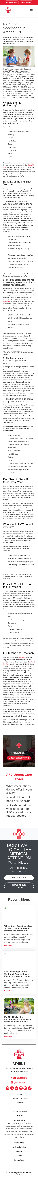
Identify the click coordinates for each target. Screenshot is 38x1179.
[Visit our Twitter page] (12, 1088)
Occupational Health (20, 1098)
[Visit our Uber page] (25, 1088)
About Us (20, 1115)
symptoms (7, 301)
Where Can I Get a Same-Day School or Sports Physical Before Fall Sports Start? (18, 928)
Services (20, 1094)
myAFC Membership (20, 1111)
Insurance (20, 1107)
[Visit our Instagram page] (16, 1088)
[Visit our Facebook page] (7, 1088)
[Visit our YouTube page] (21, 1088)
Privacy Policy (19, 1142)
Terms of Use (19, 1160)
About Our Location (19, 758)
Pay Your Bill (27, 2)
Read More (8, 945)
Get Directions (19, 1078)
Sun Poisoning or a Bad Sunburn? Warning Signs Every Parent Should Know (17, 974)
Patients (20, 1102)
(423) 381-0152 (19, 871)
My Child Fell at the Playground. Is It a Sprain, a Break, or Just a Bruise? (17, 1019)
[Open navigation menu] (31, 10)
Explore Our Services (19, 886)
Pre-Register (12, 2)
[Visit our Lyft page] (30, 1088)
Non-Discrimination (19, 1147)
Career (19, 1156)
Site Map (19, 1151)
